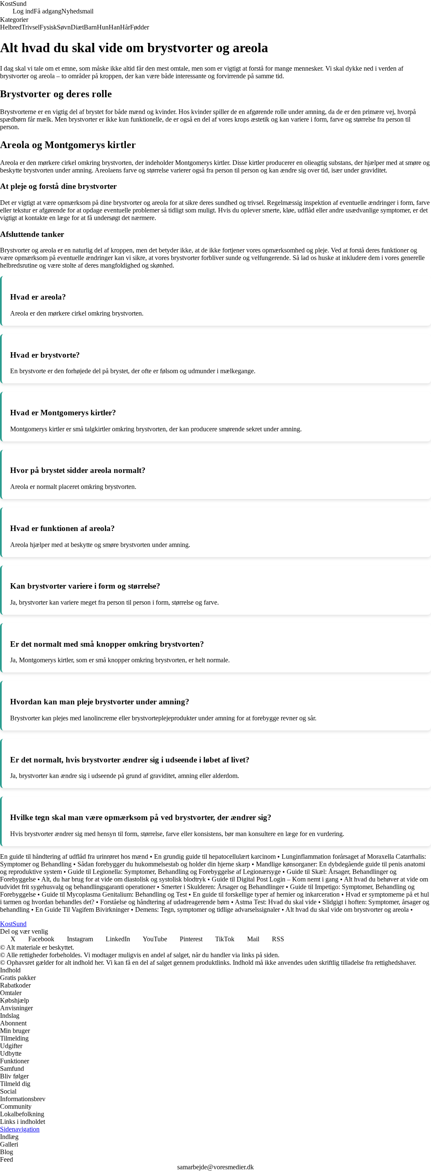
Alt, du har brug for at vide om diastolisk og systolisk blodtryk (123, 879)
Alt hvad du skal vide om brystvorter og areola (347, 909)
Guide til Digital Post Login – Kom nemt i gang (275, 879)
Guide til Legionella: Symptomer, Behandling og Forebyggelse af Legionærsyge (174, 871)
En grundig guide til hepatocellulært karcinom (215, 856)
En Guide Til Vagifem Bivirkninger (82, 909)
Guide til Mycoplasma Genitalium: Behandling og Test (114, 894)
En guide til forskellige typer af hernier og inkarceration (266, 894)
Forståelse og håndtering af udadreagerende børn (164, 901)
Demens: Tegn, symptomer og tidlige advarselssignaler (207, 909)
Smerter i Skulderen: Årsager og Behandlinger (222, 886)
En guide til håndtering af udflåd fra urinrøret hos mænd (74, 856)
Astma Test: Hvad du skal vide (276, 901)
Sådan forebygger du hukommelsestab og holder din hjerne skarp (163, 864)
